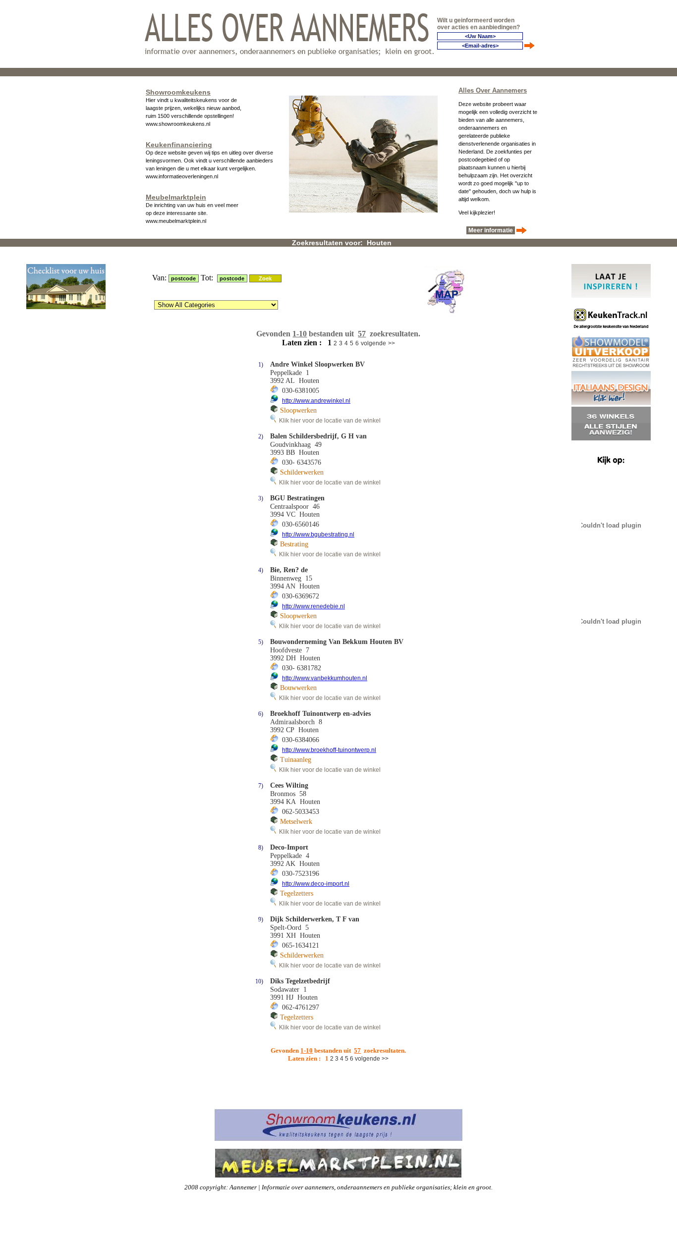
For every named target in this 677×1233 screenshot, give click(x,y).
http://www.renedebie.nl (313, 606)
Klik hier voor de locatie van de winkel (328, 420)
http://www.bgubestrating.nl (318, 534)
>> (391, 343)
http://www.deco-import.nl (315, 883)
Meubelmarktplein (176, 197)
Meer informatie (490, 230)
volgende (373, 343)
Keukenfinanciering (179, 145)
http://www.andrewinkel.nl (316, 400)
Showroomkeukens (178, 92)
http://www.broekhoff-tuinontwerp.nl (329, 750)
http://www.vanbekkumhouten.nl (324, 678)
